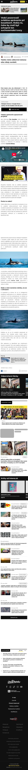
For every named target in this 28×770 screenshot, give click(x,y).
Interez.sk (5, 724)
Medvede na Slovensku (24, 503)
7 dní (25, 650)
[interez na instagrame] (18, 686)
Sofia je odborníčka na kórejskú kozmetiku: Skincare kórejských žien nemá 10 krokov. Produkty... (14, 10)
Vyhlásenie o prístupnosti (14, 758)
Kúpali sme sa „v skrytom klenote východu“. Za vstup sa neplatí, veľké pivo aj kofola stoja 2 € (14, 671)
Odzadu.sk (19, 727)
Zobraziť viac (14, 617)
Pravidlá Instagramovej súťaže (13, 752)
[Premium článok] (5, 443)
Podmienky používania (13, 738)
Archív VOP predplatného (14, 750)
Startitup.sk (19, 724)
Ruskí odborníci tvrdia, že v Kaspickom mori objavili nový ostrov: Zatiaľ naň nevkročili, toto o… (18, 360)
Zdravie (10, 389)
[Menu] (2, 1)
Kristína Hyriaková (17, 56)
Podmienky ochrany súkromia (13, 741)
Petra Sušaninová (7, 56)
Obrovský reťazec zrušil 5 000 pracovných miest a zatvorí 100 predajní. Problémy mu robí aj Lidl (15, 654)
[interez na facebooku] (7, 686)
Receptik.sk (6, 727)
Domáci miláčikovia (23, 574)
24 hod (20, 650)
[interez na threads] (10, 686)
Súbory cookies (14, 706)
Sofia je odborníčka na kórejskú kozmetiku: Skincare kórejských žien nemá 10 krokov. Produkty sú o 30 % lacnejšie (13, 394)
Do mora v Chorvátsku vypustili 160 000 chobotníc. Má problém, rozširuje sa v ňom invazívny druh (13, 666)
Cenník (14, 700)
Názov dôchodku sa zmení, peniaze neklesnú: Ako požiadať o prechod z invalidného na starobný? (14, 660)
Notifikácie (14, 711)
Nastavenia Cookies (14, 709)
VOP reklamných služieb (13, 744)
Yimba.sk (5, 730)
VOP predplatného (13, 747)
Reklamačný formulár (13, 755)
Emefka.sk (19, 730)
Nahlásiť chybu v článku (6, 367)
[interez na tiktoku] (14, 686)
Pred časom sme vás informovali (11, 88)
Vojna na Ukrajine (23, 583)
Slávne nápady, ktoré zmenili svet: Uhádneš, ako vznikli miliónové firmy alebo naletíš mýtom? (13, 423)
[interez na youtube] (21, 686)
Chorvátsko (24, 512)
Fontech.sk (6, 733)
